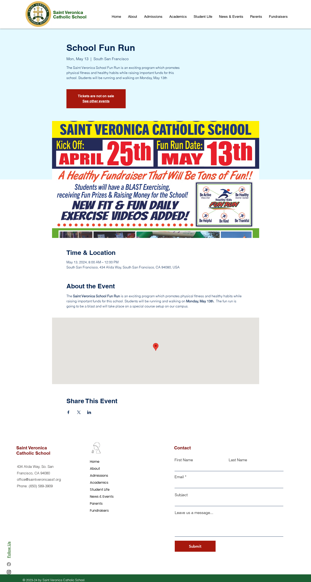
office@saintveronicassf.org (39, 479)
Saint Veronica (68, 12)
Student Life (100, 489)
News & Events (102, 496)
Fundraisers (99, 510)
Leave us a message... (194, 513)
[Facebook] (9, 564)
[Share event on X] (79, 412)
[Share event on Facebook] (68, 412)
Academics (99, 482)
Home (94, 461)
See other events (96, 101)
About (95, 468)
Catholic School (70, 16)
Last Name (238, 460)
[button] (178, 16)
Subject (181, 495)
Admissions (99, 475)
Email (179, 477)
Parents (96, 503)
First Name (184, 460)
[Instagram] (9, 572)
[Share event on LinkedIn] (89, 412)
